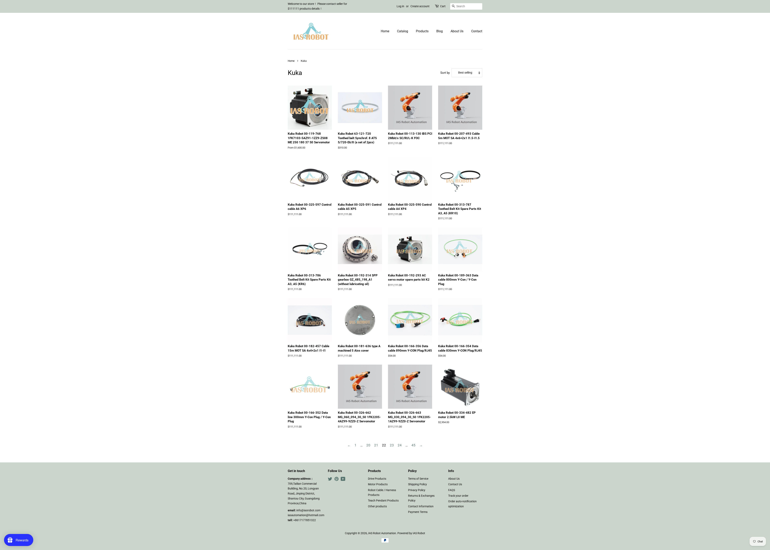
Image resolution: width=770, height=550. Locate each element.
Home (385, 31)
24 (400, 445)
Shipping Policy (417, 484)
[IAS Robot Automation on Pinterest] (336, 479)
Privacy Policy (416, 490)
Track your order (458, 495)
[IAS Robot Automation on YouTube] (343, 479)
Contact (476, 31)
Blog (439, 31)
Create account (420, 6)
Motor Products (378, 484)
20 (368, 445)
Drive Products (377, 478)
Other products (377, 506)
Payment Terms (418, 512)
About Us (457, 31)
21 (376, 445)
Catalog (402, 31)
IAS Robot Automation (382, 533)
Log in (400, 6)
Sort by (445, 73)
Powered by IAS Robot (411, 533)
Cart (443, 6)
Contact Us (455, 484)
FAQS (451, 490)
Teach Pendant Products (383, 500)
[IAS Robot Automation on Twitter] (330, 479)
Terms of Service (418, 478)
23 (392, 445)
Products (422, 31)
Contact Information (421, 506)
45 (413, 445)
